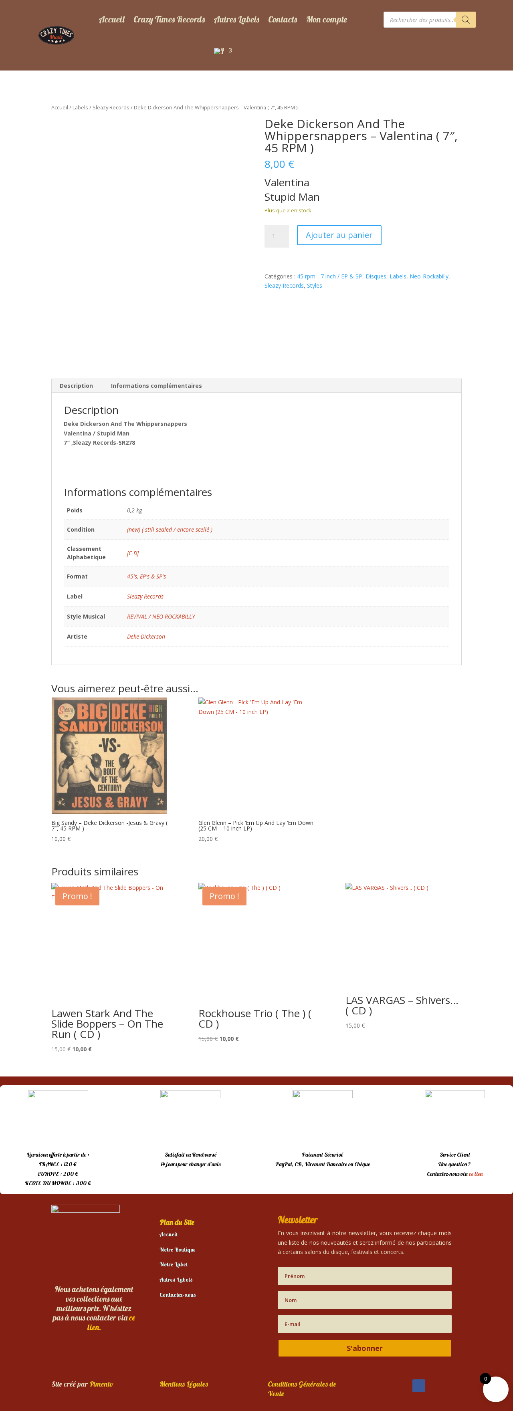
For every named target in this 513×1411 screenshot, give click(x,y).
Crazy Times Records (169, 19)
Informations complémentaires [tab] (156, 385)
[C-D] (133, 553)
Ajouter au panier (339, 235)
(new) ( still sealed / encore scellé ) (169, 529)
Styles (314, 285)
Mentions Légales (184, 1384)
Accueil (112, 19)
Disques (376, 276)
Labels (80, 107)
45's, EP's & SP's (146, 576)
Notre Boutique (178, 1249)
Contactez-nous (178, 1294)
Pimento (101, 1384)
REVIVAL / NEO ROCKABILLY (161, 616)
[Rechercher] (466, 20)
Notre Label (174, 1264)
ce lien (476, 1173)
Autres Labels (236, 19)
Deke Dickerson (146, 636)
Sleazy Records (111, 107)
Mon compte (326, 19)
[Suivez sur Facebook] (418, 1385)
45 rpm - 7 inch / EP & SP (329, 276)
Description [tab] (76, 385)
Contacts (282, 19)
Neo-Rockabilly (429, 276)
